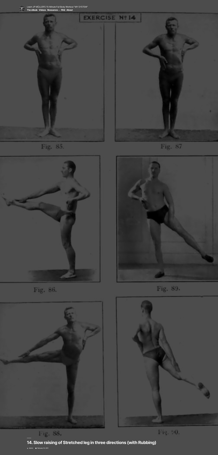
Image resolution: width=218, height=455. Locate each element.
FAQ (63, 10)
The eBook (32, 10)
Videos (42, 10)
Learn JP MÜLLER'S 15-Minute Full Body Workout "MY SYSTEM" (57, 7)
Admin (31, 448)
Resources (52, 10)
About (70, 10)
